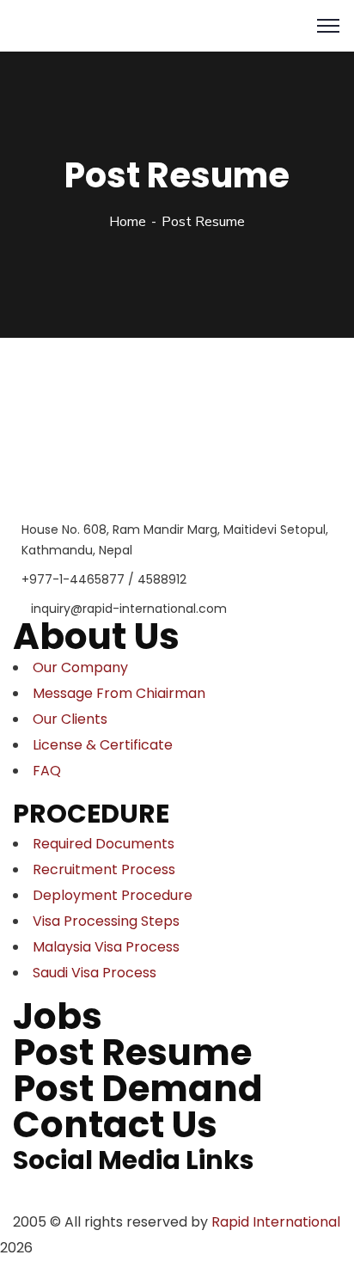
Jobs (57, 1016)
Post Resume (132, 1052)
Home (127, 221)
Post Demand (138, 1088)
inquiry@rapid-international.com (129, 608)
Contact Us (115, 1124)
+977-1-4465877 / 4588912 (103, 579)
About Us (96, 636)
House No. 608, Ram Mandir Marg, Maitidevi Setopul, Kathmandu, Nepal (174, 540)
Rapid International (275, 1222)
